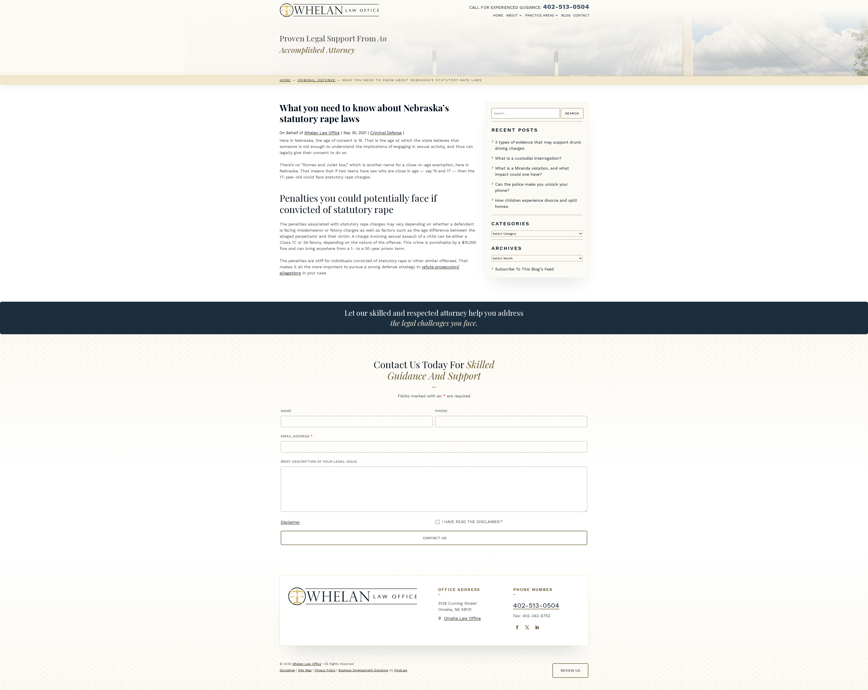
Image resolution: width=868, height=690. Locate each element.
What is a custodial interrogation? (528, 158)
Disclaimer (290, 522)
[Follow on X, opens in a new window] (527, 627)
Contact (581, 15)
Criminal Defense (386, 132)
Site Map (305, 670)
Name (286, 411)
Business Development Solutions (363, 670)
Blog (566, 15)
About (512, 15)
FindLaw (400, 670)
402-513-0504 (566, 6)
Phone (441, 411)
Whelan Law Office (322, 132)
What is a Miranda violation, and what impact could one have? (532, 171)
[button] (860, 682)
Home (498, 15)
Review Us (570, 670)
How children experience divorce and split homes (536, 203)
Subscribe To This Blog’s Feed (524, 269)
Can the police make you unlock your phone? (531, 187)
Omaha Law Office (462, 618)
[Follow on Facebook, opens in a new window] (517, 627)
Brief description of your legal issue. (319, 461)
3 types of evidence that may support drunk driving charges (538, 145)
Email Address (297, 436)
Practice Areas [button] (539, 15)
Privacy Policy (325, 670)
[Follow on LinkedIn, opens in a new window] (537, 627)
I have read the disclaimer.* (472, 521)
